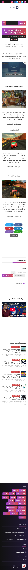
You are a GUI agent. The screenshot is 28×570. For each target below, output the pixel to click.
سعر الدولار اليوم (11, 507)
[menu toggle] (25, 2)
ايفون (11, 494)
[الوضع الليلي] (24, 566)
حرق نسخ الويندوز (20, 500)
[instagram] (12, 2)
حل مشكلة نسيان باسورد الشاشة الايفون (15, 540)
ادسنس (22, 490)
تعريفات (5, 497)
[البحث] (3, 2)
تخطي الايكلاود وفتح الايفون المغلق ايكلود (14, 532)
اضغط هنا (10, 124)
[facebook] (15, 2)
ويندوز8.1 (22, 517)
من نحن (22, 548)
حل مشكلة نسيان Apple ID (18, 536)
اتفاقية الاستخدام (20, 552)
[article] (14, 245)
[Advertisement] (14, 329)
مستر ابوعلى (8, 568)
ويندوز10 (13, 514)
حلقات (10, 500)
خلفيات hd (21, 504)
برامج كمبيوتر (21, 497)
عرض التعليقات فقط (19, 275)
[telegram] (22, 2)
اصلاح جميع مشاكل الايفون (18, 528)
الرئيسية (21, 23)
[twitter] (17, 2)
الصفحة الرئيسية (14, 36)
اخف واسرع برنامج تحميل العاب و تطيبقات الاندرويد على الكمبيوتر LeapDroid (11, 351)
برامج (5, 494)
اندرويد (14, 490)
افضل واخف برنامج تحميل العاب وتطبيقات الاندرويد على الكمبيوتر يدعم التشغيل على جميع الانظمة (11, 376)
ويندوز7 (5, 514)
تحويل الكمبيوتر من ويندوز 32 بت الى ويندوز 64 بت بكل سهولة (11, 363)
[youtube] (20, 2)
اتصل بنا (22, 560)
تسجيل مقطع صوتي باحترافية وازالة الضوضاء (12, 399)
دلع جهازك (21, 507)
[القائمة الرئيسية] (4, 23)
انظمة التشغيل (20, 494)
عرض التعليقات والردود (7, 275)
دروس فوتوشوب (11, 504)
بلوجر (12, 497)
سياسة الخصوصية (20, 556)
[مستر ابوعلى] (14, 7)
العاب (7, 36)
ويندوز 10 (11, 510)
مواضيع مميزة (20, 510)
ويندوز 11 (22, 514)
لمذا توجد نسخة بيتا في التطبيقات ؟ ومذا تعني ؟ (11, 388)
